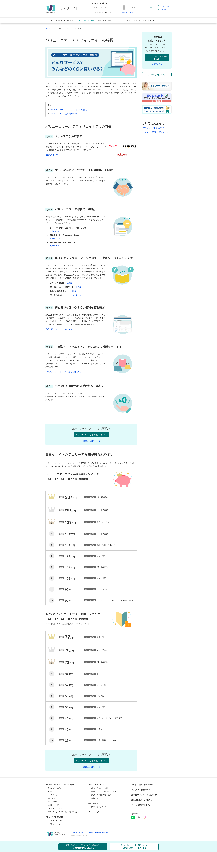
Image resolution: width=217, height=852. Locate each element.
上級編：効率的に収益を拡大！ (102, 795)
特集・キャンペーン (105, 20)
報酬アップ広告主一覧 (98, 806)
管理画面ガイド (96, 798)
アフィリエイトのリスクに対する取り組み (63, 811)
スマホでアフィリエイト (56, 823)
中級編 (78, 287)
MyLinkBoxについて (58, 245)
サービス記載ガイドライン (140, 805)
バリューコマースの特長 (85, 20)
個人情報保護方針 (101, 832)
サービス (82, 832)
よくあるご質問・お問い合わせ (155, 132)
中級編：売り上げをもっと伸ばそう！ (104, 791)
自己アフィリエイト (123, 20)
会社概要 (74, 832)
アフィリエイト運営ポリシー (154, 128)
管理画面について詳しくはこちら (59, 329)
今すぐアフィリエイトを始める (157, 57)
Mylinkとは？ (52, 791)
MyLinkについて (56, 238)
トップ (49, 20)
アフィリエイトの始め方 (64, 20)
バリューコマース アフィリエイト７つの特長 (68, 109)
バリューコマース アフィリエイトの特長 (59, 784)
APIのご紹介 (52, 801)
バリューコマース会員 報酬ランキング (65, 113)
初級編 (69, 283)
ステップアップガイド (96, 784)
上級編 (73, 291)
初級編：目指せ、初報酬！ (100, 788)
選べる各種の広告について (57, 788)
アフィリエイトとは (55, 820)
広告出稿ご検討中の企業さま (144, 20)
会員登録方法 (156, 64)
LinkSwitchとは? (53, 795)
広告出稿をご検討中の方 (157, 74)
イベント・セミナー (78, 295)
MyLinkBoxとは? (54, 798)
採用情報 (90, 832)
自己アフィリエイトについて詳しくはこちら (63, 371)
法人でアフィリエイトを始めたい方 (144, 795)
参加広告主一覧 (51, 155)
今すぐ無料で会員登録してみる (91, 434)
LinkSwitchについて (58, 231)
